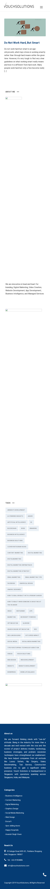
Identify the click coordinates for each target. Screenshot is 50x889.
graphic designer (14, 589)
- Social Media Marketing (14, 813)
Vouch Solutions (23, 653)
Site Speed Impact (32, 635)
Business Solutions (15, 540)
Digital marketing (35, 552)
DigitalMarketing (14, 559)
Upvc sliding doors (12, 826)
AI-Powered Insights (15, 516)
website (11, 666)
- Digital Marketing (11, 804)
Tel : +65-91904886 (15, 860)
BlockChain (12, 528)
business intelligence (16, 534)
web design (12, 660)
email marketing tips (33, 577)
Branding (33, 528)
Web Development (27, 660)
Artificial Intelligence (17, 522)
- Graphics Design (11, 809)
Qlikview (26, 623)
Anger (30, 516)
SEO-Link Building (14, 635)
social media (12, 641)
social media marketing (31, 641)
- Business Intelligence (13, 796)
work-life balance (28, 672)
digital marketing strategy (18, 571)
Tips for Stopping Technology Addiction (23, 647)
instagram (20, 611)
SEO (35, 629)
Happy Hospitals (12, 830)
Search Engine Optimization (18, 629)
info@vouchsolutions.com (18, 866)
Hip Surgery (32, 761)
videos (10, 653)
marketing (12, 617)
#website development (16, 510)
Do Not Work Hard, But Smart (22, 42)
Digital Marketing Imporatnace (20, 565)
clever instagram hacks (17, 546)
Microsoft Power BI (28, 617)
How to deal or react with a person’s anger (25, 595)
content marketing (15, 552)
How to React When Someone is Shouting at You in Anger (24, 603)
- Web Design (9, 817)
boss (23, 528)
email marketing (14, 577)
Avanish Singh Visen (13, 834)
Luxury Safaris (16, 761)
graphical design (26, 583)
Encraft (8, 821)
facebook (11, 583)
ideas (10, 611)
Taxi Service (25, 765)
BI (31, 522)
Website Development (27, 666)
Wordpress (12, 672)
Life (30, 611)
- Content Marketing (12, 800)
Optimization (13, 623)
